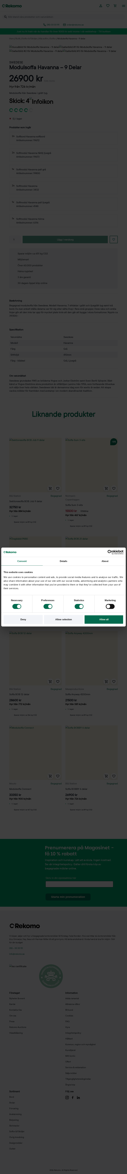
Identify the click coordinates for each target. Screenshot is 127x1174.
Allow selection (63, 619)
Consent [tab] (22, 561)
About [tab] (105, 561)
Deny (23, 619)
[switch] (48, 606)
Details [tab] (63, 561)
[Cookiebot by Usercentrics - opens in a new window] (109, 552)
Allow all (104, 619)
